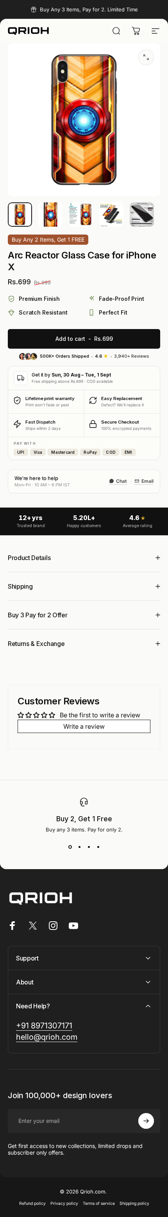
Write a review (84, 726)
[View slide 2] (79, 846)
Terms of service (99, 1203)
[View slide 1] (70, 846)
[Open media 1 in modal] (146, 57)
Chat (121, 481)
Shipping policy (134, 1203)
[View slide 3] (88, 846)
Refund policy (32, 1203)
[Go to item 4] (111, 214)
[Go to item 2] (50, 214)
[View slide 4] (98, 846)
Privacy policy (64, 1203)
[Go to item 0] (20, 214)
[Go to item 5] (142, 214)
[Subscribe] (146, 1121)
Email (147, 481)
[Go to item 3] (81, 214)
